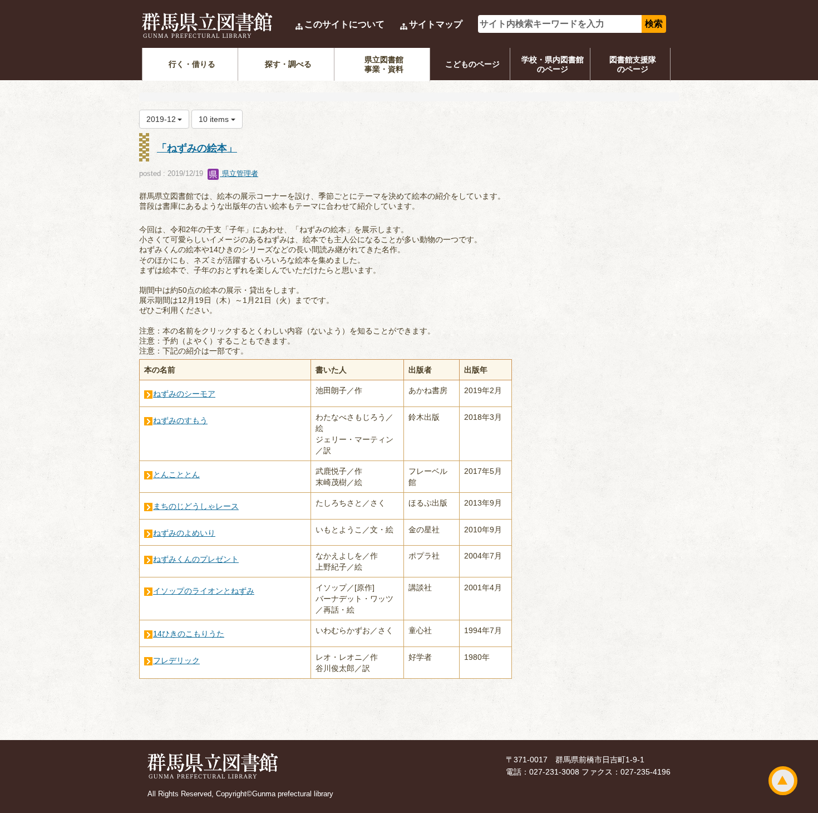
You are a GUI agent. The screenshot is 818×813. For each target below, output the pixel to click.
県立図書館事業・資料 (383, 64)
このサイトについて (344, 24)
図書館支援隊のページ (632, 64)
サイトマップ (435, 24)
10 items (215, 119)
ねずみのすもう (180, 420)
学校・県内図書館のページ (552, 64)
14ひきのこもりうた (188, 633)
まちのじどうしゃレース (196, 506)
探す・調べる (288, 64)
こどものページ (472, 64)
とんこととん (176, 474)
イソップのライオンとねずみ (203, 590)
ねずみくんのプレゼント (196, 559)
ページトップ (782, 780)
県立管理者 (239, 173)
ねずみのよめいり (184, 532)
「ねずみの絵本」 (197, 148)
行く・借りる (192, 64)
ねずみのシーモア (184, 393)
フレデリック (176, 660)
